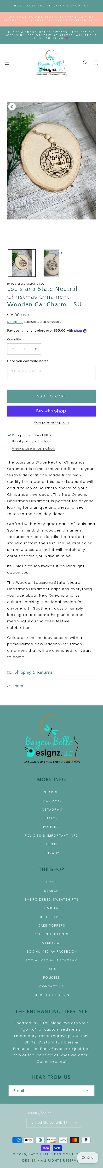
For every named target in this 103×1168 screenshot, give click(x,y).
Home (51, 882)
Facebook (51, 800)
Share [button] (18, 685)
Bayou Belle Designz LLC (53, 1154)
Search (51, 792)
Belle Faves (51, 917)
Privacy (51, 853)
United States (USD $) (49, 1122)
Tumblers (51, 908)
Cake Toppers (51, 925)
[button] (7, 62)
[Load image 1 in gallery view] (21, 263)
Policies (51, 826)
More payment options (51, 422)
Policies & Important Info (52, 835)
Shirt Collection (51, 995)
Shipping (15, 322)
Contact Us (51, 986)
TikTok (51, 818)
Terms (52, 844)
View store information (33, 448)
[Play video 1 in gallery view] (51, 263)
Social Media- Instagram (51, 960)
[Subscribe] (86, 1090)
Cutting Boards (52, 934)
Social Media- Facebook (51, 951)
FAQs (52, 969)
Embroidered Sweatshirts (52, 899)
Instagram (52, 809)
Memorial (51, 943)
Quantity (14, 339)
